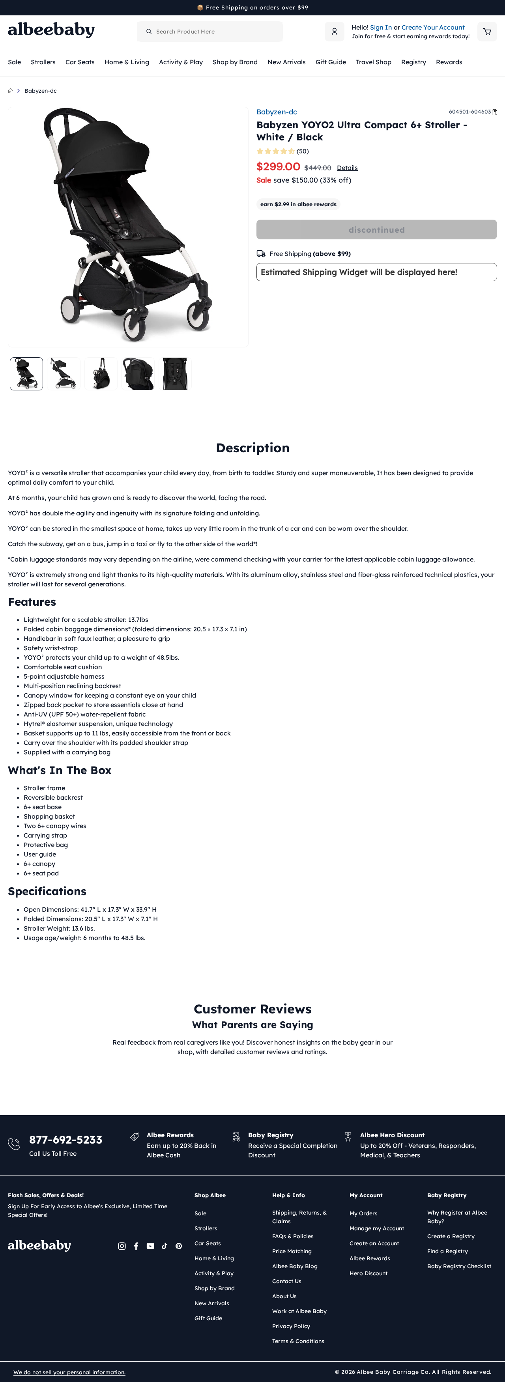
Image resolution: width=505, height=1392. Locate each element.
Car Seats (208, 1243)
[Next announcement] (494, 7)
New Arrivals (212, 1303)
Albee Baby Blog (295, 1266)
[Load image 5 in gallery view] (175, 373)
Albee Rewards (370, 1258)
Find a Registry (447, 1251)
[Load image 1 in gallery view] (26, 373)
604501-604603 (470, 111)
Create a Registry (451, 1236)
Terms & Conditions (298, 1341)
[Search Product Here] (149, 31)
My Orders (364, 1213)
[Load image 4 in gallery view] (138, 373)
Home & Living (214, 1258)
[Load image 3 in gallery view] (101, 373)
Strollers (206, 1228)
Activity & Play (214, 1273)
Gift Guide (208, 1318)
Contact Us (286, 1281)
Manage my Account (377, 1228)
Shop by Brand (215, 1288)
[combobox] (210, 31)
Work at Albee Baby (299, 1311)
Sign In (381, 27)
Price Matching (292, 1251)
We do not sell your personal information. (69, 1372)
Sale (200, 1213)
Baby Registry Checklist (459, 1266)
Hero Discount (368, 1273)
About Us (284, 1296)
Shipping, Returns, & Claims (299, 1217)
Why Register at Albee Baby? (457, 1217)
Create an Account (374, 1243)
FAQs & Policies (293, 1236)
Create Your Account (433, 27)
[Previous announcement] (10, 7)
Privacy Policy (291, 1326)
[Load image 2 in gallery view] (63, 373)
